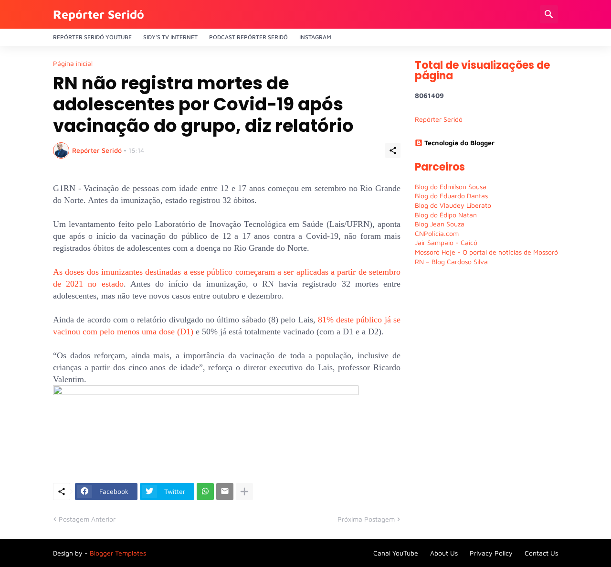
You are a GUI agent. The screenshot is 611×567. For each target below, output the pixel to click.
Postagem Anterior (87, 519)
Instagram (315, 37)
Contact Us (541, 553)
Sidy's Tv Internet (170, 37)
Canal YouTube (395, 553)
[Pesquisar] (549, 14)
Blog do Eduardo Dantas (451, 196)
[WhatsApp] (205, 491)
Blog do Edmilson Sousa (450, 186)
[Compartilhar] (392, 150)
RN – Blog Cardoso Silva (451, 261)
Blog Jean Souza (439, 224)
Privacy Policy (491, 553)
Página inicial (73, 63)
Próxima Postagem (366, 519)
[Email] (224, 491)
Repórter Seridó (98, 14)
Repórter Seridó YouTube (92, 37)
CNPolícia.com (437, 233)
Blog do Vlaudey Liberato (453, 205)
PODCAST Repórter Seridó (248, 37)
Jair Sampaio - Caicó (446, 242)
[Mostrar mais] (244, 491)
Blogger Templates (118, 553)
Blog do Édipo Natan (446, 215)
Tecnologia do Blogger (459, 143)
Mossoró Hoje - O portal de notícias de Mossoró (486, 252)
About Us (444, 553)
